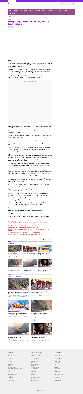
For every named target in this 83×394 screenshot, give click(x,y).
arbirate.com (10, 371)
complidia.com (34, 354)
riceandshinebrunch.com (36, 361)
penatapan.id (10, 364)
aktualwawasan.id (57, 359)
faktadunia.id (33, 365)
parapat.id (10, 362)
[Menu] (9, 3)
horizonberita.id (57, 355)
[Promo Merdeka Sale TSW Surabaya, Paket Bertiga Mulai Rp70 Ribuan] (45, 248)
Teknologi (38, 10)
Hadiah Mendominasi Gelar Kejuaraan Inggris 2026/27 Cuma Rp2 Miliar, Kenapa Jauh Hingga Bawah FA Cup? (52, 1)
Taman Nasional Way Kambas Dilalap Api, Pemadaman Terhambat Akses (24, 232)
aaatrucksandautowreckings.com (15, 368)
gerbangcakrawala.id (35, 370)
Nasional (16, 10)
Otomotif (26, 10)
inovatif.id (10, 358)
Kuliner (60, 10)
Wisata (55, 10)
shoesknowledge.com (35, 362)
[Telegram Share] (48, 239)
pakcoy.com (56, 370)
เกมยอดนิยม (65, 10)
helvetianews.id (34, 371)
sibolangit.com (57, 376)
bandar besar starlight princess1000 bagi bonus (64, 16)
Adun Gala (12, 26)
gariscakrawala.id (34, 368)
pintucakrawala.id (34, 376)
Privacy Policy (36, 388)
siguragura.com (57, 377)
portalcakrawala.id (58, 357)
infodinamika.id (57, 362)
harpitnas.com (57, 371)
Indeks (24, 388)
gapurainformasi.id (35, 367)
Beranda (10, 10)
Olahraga (32, 10)
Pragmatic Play (12, 13)
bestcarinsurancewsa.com (36, 352)
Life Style (50, 10)
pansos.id (56, 365)
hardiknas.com (57, 368)
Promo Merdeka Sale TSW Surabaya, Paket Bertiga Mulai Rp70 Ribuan (23, 227)
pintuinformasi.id (57, 352)
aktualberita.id (34, 378)
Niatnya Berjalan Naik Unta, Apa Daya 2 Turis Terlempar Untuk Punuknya (23, 225)
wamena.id (10, 361)
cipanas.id (10, 355)
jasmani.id (10, 354)
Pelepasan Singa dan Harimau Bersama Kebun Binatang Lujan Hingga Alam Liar (25, 234)
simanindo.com (57, 378)
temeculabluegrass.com (13, 374)
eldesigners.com (11, 376)
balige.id (9, 365)
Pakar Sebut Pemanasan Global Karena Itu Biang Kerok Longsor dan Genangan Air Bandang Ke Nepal (28, 223)
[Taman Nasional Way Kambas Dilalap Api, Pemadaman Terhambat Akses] (30, 263)
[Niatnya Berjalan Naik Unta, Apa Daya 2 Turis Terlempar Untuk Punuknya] (30, 248)
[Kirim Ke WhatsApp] (51, 239)
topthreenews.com (12, 367)
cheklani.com (10, 377)
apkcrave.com (11, 380)
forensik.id (56, 367)
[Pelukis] (10, 7)
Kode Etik (29, 388)
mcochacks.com (34, 357)
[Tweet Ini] (43, 239)
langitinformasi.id (34, 374)
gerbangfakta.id (57, 361)
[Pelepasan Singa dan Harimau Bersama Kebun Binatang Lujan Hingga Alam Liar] (45, 263)
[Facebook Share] (41, 239)
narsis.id (55, 364)
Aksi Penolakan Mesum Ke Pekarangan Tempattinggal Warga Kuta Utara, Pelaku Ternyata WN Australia (28, 230)
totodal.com (10, 378)
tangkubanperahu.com (58, 374)
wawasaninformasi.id (58, 354)
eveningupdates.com (35, 355)
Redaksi (42, 388)
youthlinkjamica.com (12, 370)
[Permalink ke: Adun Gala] (9, 26)
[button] (74, 3)
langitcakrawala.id (34, 373)
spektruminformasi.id (58, 358)
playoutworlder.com (12, 373)
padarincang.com (57, 380)
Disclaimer (47, 388)
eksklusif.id (10, 357)
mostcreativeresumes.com (36, 358)
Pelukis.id (45, 390)
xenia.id (9, 359)
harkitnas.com (57, 373)
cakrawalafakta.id (34, 380)
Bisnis (21, 10)
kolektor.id (56, 381)
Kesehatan (44, 10)
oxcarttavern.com (34, 359)
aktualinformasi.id (34, 364)
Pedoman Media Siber (55, 388)
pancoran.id (10, 352)
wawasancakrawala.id (35, 377)
